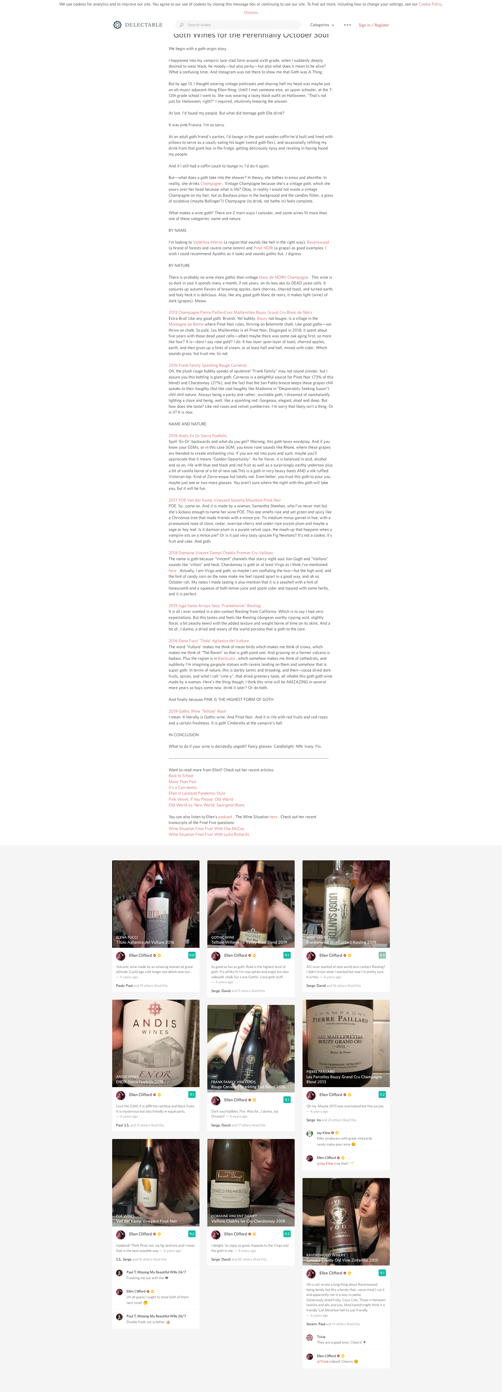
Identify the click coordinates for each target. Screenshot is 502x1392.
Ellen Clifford (140, 955)
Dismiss (251, 12)
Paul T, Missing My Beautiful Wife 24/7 (156, 1272)
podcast (225, 816)
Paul (129, 985)
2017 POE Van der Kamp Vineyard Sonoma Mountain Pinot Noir (225, 500)
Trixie (321, 1337)
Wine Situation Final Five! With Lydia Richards (209, 834)
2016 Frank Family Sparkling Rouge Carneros (208, 365)
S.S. (126, 1125)
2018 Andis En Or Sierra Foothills (198, 435)
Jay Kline (323, 1133)
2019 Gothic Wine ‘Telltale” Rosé (197, 711)
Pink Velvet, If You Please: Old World (201, 799)
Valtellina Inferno (208, 242)
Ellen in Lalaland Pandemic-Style (197, 793)
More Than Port (182, 781)
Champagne (211, 183)
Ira (319, 1120)
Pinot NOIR (263, 247)
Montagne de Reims (186, 324)
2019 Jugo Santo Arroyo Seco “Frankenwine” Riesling (215, 605)
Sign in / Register (374, 25)
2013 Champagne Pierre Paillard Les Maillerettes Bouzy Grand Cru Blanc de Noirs (240, 312)
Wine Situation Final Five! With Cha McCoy (206, 828)
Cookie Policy (430, 4)
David (226, 991)
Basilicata (226, 658)
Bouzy (262, 318)
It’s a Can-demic (183, 787)
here (172, 570)
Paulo (120, 985)
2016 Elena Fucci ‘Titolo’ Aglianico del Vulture (209, 640)
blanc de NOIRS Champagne (283, 277)
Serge (127, 1259)
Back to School (181, 775)
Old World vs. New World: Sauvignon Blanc (207, 804)
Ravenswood (318, 242)
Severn (311, 1324)
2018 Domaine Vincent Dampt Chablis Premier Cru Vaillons (221, 552)
